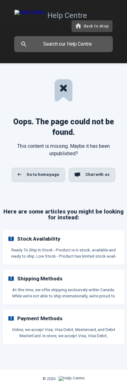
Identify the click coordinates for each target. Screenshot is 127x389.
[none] (51, 14)
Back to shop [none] (96, 25)
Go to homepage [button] (43, 174)
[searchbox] (63, 44)
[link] (63, 247)
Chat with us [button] (97, 174)
